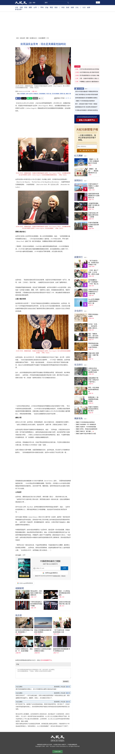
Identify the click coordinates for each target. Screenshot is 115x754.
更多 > (86, 88)
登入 (98, 2)
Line (29, 98)
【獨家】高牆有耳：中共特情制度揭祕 (85, 426)
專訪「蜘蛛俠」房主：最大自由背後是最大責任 (93, 335)
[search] (56, 2)
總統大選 (68, 93)
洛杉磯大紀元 (33, 38)
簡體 (34, 2)
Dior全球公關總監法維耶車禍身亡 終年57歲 (94, 301)
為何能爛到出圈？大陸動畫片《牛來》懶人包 (93, 282)
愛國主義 (62, 93)
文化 (76, 7)
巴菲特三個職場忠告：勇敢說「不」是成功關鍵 (24, 650)
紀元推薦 (80, 88)
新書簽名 (35, 93)
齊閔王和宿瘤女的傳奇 (93, 315)
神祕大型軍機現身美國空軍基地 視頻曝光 (42, 631)
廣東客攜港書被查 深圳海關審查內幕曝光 (86, 97)
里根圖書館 (42, 93)
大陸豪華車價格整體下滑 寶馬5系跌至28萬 (93, 205)
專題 (51, 7)
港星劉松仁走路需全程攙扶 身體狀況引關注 (42, 650)
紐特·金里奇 (29, 93)
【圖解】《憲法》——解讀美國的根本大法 (93, 171)
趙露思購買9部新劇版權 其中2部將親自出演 (61, 650)
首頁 (17, 38)
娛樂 (72, 7)
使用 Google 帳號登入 (51, 573)
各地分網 (18, 9)
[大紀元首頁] (21, 2)
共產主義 (48, 93)
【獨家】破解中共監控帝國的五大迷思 (85, 433)
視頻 (56, 7)
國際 (30, 7)
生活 (84, 7)
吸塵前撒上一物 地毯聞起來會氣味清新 (93, 399)
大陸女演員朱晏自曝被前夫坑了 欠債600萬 (93, 291)
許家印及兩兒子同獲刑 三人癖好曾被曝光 (93, 186)
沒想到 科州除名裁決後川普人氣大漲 (64, 603)
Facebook (18, 98)
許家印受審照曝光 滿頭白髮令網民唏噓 (93, 224)
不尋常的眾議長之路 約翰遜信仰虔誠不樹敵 (36, 604)
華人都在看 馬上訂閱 (87, 150)
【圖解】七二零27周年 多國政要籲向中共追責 (93, 161)
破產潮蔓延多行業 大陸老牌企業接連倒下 (86, 107)
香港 (25, 7)
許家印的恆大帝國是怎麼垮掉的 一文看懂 (93, 215)
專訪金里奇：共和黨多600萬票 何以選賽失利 (36, 593)
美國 (21, 7)
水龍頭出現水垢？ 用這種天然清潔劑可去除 (93, 370)
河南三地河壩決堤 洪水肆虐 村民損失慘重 (86, 94)
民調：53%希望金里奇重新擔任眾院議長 (64, 593)
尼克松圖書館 (55, 93)
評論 (46, 7)
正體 (30, 2)
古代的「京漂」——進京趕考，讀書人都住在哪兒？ (93, 326)
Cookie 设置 (57, 751)
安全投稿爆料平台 (46, 660)
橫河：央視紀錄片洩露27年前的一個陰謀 (86, 104)
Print (41, 98)
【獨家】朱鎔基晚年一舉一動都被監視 (85, 424)
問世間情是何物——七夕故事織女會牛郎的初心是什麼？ (93, 345)
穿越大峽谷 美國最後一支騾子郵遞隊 (93, 355)
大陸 (16, 7)
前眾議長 (22, 93)
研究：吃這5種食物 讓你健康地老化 (93, 389)
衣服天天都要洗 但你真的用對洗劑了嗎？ (93, 409)
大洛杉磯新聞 (41, 38)
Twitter (24, 98)
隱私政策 (63, 575)
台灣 (35, 7)
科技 (63, 7)
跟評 (68, 686)
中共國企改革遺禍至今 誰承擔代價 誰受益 (86, 110)
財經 (67, 7)
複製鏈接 (35, 98)
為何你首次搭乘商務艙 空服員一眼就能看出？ (24, 631)
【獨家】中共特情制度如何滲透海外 (85, 101)
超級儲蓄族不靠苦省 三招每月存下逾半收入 (93, 380)
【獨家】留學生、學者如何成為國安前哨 (86, 429)
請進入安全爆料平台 (87, 120)
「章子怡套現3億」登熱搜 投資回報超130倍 (61, 631)
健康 (88, 7)
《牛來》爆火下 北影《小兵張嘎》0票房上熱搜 (93, 272)
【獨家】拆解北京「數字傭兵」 (83, 431)
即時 (42, 7)
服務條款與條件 (56, 575)
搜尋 (68, 2)
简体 (58, 98)
